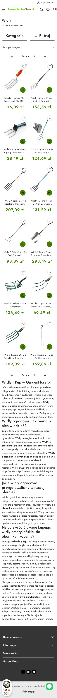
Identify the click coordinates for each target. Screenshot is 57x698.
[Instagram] (28, 672)
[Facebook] (23, 672)
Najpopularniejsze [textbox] (11, 47)
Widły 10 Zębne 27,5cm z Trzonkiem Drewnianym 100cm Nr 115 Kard (15, 305)
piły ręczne (30, 619)
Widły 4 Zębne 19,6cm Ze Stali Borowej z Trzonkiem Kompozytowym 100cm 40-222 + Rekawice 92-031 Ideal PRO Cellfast (42, 202)
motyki (49, 619)
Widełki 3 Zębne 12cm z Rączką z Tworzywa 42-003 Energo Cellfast (15, 151)
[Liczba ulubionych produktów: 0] (48, 9)
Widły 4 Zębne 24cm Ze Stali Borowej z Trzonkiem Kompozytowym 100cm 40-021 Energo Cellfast (41, 356)
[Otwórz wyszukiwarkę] (41, 9)
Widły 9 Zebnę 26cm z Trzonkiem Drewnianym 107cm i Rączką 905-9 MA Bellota (42, 254)
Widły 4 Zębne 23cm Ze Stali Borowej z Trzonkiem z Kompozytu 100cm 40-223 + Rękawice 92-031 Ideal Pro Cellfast (41, 151)
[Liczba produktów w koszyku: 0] (54, 9)
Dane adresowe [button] (12, 637)
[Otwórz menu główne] (3, 9)
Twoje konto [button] (10, 653)
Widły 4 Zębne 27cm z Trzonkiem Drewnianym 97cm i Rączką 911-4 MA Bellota (15, 202)
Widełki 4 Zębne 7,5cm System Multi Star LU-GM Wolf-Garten (15, 99)
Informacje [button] (9, 645)
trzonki (20, 619)
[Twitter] (34, 672)
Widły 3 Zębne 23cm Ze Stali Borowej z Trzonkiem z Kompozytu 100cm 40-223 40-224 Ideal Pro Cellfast (15, 254)
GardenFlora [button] (10, 661)
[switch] (6, 693)
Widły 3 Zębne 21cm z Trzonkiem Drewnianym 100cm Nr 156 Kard (42, 305)
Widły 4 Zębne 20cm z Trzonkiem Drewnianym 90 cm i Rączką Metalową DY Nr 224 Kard (15, 356)
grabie (41, 619)
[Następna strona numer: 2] (45, 56)
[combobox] (28, 47)
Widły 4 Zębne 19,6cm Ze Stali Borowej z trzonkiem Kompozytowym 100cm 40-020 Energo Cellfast (42, 99)
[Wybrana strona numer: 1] (28, 56)
